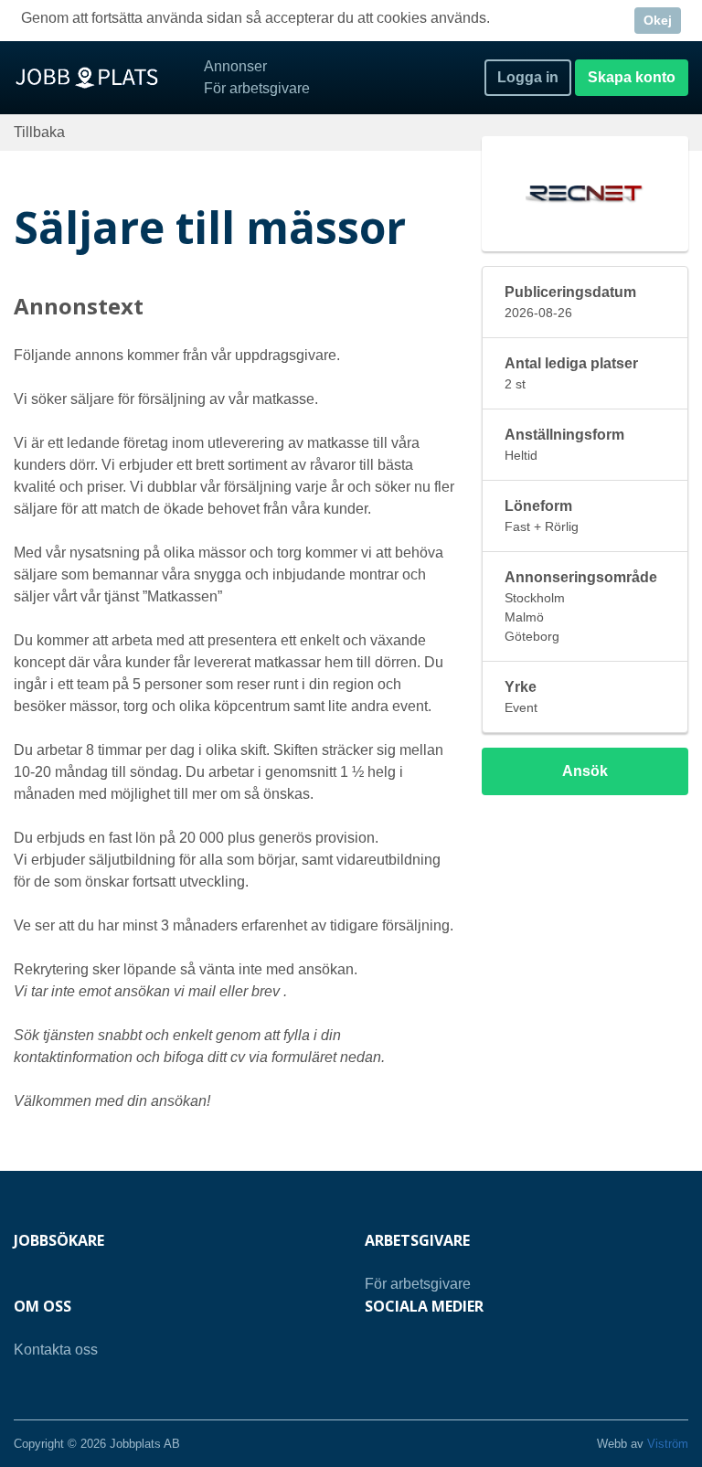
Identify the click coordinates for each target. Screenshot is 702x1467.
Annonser (235, 66)
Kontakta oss (56, 1349)
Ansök (585, 771)
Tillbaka (39, 132)
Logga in (527, 77)
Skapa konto (631, 77)
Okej (658, 20)
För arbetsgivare (257, 88)
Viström (667, 1444)
